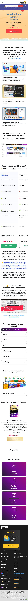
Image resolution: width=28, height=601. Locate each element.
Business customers (5, 556)
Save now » (21, 7)
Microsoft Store (6, 578)
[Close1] (26, 5)
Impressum (16, 550)
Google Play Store (7, 581)
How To (15, 568)
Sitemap (15, 571)
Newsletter (3, 564)
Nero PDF (5, 573)
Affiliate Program (4, 559)
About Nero (3, 550)
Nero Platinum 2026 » (14, 317)
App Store (5, 584)
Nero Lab (3, 567)
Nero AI (5, 575)
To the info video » (15, 58)
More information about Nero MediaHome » (14, 315)
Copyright (16, 563)
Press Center (4, 553)
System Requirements (17, 34)
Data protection (17, 553)
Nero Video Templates (6, 570)
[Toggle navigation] (3, 2)
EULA (15, 560)
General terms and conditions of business (20, 557)
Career (2, 561)
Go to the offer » (14, 31)
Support (15, 565)
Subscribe (10, 545)
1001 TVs (5, 587)
